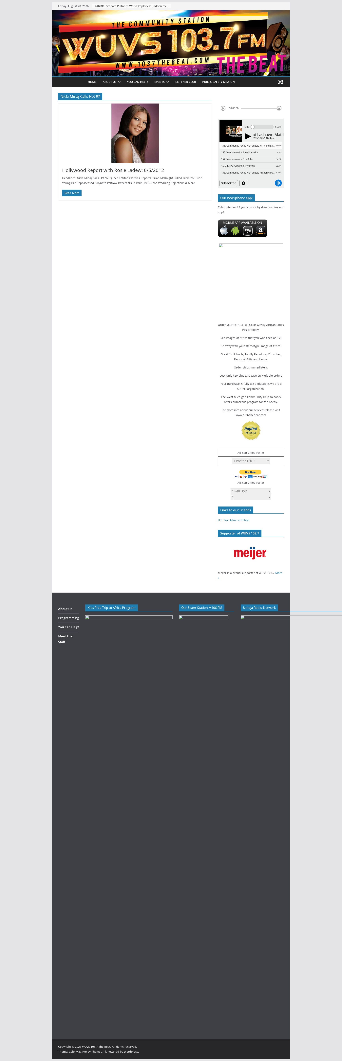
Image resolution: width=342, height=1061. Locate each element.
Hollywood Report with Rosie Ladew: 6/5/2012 (113, 170)
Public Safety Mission (218, 82)
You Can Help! (137, 82)
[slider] (279, 108)
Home (92, 82)
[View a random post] (280, 82)
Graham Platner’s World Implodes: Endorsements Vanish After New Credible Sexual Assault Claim (138, 6)
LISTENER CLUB (185, 82)
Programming (68, 618)
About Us (65, 609)
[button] (118, 82)
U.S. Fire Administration (233, 520)
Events (159, 82)
